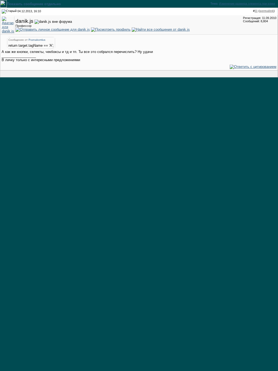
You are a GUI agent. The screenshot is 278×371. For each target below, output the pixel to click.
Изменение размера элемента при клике (247, 3)
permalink (267, 10)
